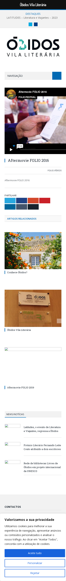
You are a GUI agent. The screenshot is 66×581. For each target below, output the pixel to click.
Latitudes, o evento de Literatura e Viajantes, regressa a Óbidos (42, 429)
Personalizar (34, 563)
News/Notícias (15, 414)
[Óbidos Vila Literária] (33, 46)
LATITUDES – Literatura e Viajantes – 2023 (32, 17)
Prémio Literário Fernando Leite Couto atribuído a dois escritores (42, 447)
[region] (33, 547)
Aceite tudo (35, 553)
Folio (51, 170)
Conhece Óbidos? (17, 272)
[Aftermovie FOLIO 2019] (33, 366)
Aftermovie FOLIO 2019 (20, 387)
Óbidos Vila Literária (19, 330)
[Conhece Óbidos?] (33, 251)
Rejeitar (34, 573)
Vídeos (57, 170)
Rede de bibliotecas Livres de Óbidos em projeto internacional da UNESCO (42, 467)
